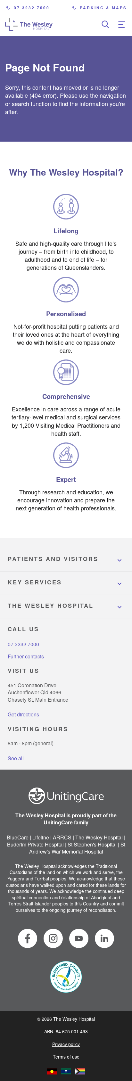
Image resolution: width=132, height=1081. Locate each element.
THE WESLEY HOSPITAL (51, 605)
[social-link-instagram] (53, 938)
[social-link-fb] (27, 938)
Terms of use (66, 1056)
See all (16, 758)
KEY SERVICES (35, 582)
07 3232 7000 (32, 7)
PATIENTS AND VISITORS (53, 559)
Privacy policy (66, 1044)
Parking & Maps (103, 7)
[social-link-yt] (78, 938)
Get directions (23, 714)
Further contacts (26, 656)
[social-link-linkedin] (104, 938)
